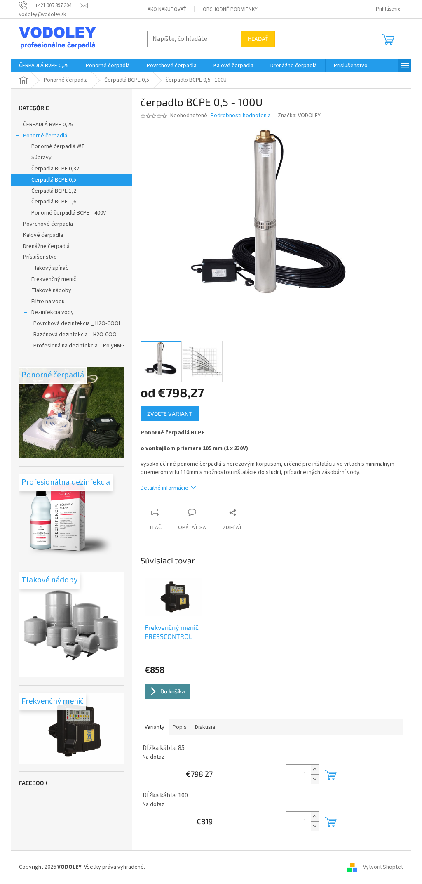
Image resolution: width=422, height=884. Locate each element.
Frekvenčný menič (53, 279)
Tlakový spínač (49, 268)
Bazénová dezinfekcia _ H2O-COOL (76, 334)
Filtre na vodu (48, 301)
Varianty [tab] (154, 727)
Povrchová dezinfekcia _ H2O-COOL (77, 323)
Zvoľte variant (169, 413)
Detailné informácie (164, 488)
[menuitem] (44, 65)
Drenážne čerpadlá (46, 246)
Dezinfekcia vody (52, 312)
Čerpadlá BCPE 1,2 (53, 191)
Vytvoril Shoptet (383, 867)
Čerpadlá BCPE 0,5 (53, 180)
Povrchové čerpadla (48, 224)
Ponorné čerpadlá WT (58, 146)
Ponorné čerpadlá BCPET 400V (68, 213)
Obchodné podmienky (230, 9)
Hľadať (258, 38)
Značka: (299, 115)
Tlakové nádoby (51, 290)
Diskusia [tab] (205, 727)
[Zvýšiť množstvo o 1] (315, 769)
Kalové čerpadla (43, 235)
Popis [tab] (180, 727)
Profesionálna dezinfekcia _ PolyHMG (79, 346)
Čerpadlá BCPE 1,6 (53, 202)
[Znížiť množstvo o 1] (315, 779)
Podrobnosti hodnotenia (241, 116)
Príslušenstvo (40, 257)
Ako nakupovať (167, 9)
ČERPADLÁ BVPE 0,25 (48, 124)
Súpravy (41, 157)
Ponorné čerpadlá (45, 136)
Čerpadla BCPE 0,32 (55, 169)
